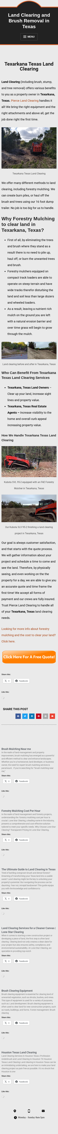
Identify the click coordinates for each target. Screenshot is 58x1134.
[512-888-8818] (29, 1111)
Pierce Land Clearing (25, 100)
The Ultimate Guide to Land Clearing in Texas (28, 869)
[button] (18, 716)
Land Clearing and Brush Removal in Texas (29, 20)
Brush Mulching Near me (16, 748)
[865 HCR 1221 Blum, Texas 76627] (15, 1111)
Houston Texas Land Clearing (19, 1052)
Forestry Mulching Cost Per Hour (20, 810)
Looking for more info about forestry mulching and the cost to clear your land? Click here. (28, 635)
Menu (31, 36)
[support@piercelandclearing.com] (43, 1111)
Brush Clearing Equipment (17, 990)
